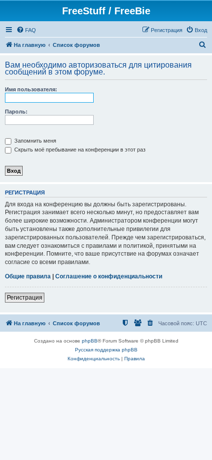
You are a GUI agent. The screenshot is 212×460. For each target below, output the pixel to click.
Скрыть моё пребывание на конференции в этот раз (79, 150)
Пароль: (16, 112)
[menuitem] (26, 30)
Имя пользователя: (31, 89)
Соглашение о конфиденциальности (108, 276)
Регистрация (24, 297)
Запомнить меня (34, 141)
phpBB (90, 341)
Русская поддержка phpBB (106, 349)
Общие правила (28, 276)
